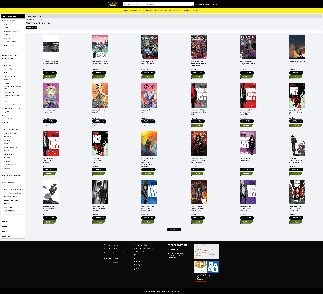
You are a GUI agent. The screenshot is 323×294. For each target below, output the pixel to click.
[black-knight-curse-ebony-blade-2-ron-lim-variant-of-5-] (199, 47)
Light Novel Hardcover (11, 133)
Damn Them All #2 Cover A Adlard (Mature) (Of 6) (147, 209)
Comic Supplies (9, 92)
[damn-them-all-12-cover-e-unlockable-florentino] (100, 192)
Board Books (8, 69)
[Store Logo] (112, 4)
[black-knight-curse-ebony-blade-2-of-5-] (149, 47)
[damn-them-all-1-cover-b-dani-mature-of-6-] (297, 95)
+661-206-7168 (140, 252)
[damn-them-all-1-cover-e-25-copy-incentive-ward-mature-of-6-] (149, 143)
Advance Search (31, 27)
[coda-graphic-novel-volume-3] (149, 95)
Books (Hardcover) (10, 76)
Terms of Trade (9, 45)
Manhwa (6, 151)
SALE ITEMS (185, 10)
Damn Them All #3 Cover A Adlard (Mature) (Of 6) (246, 209)
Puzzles (6, 186)
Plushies (6, 179)
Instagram (139, 265)
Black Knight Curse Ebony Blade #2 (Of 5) (148, 63)
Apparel (6, 62)
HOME (126, 10)
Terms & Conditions (10, 42)
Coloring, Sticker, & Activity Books (12, 88)
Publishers (6, 236)
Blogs (5, 24)
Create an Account (203, 4)
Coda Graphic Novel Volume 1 (98, 111)
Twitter (138, 258)
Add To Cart (49, 73)
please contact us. (200, 281)
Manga (6, 144)
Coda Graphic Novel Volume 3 (148, 111)
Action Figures (8, 58)
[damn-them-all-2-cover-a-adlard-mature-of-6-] (149, 192)
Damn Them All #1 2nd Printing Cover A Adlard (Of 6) (198, 112)
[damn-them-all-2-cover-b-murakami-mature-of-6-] (199, 192)
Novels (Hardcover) (10, 165)
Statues (6, 204)
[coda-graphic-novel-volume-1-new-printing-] (100, 95)
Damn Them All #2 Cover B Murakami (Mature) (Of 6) (197, 209)
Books (5, 73)
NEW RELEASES (147, 10)
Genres (4, 231)
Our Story (7, 38)
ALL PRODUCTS (174, 10)
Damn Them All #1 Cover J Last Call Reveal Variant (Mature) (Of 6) (198, 160)
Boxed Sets (7, 80)
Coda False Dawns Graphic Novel (49, 111)
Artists (4, 217)
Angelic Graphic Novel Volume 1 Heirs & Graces (100, 63)
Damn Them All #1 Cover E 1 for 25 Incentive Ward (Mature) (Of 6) (147, 161)
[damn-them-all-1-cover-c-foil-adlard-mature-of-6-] (51, 143)
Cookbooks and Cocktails (12, 108)
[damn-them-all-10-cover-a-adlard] (248, 143)
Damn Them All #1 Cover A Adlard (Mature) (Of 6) (246, 112)
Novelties (7, 168)
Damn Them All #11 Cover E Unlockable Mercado (49, 209)
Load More (174, 230)
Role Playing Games (10, 197)
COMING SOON (135, 10)
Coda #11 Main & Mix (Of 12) (297, 63)
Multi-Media (7, 161)
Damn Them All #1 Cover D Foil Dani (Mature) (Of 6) (98, 160)
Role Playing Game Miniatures (13, 193)
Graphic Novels (9, 126)
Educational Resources (11, 31)
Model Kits (7, 158)
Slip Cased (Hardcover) (11, 200)
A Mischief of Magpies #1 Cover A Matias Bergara (51, 63)
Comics (6, 101)
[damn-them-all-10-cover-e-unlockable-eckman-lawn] (297, 143)
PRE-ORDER (195, 10)
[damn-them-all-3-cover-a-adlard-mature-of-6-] (248, 192)
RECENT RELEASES (161, 10)
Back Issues (7, 65)
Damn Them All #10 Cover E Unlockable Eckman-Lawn (295, 160)
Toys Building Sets (9, 211)
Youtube (138, 261)
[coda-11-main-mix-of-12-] (297, 47)
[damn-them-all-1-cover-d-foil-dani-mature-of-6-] (100, 143)
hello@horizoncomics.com (144, 248)
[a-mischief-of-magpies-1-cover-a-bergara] (51, 47)
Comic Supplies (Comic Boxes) (11, 97)
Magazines (7, 140)
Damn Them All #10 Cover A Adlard (246, 159)
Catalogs (7, 83)
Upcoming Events (9, 49)
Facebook (138, 255)
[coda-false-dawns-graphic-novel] (51, 95)
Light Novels (7, 137)
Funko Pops (7, 115)
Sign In (216, 4)
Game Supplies (8, 119)
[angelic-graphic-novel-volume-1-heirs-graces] (100, 47)
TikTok (138, 268)
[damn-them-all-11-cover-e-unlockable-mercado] (51, 192)
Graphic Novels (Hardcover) (13, 129)
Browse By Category (9, 55)
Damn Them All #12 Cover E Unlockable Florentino (98, 209)
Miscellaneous (8, 154)
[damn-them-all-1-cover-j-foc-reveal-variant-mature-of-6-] (199, 143)
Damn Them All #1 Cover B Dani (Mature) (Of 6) (296, 112)
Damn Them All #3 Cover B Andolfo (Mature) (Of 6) (295, 209)
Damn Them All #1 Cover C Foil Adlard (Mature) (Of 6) (49, 160)
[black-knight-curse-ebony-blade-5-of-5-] (248, 47)
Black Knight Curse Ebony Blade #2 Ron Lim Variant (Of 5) (198, 64)
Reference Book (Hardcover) (13, 189)
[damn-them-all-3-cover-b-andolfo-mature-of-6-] (297, 192)
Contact (6, 28)
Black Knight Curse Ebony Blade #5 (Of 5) (247, 63)
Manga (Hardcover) (10, 147)
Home (29, 16)
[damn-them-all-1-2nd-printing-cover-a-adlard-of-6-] (199, 95)
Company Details (8, 21)
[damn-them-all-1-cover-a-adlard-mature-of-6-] (248, 95)
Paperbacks (8, 172)
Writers (5, 222)
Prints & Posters (9, 182)
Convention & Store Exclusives (13, 105)
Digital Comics (8, 112)
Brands (4, 226)
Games (6, 122)
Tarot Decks (8, 207)
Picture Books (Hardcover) (12, 175)
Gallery (6, 35)
